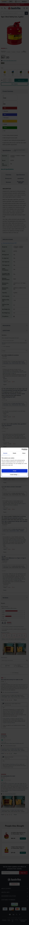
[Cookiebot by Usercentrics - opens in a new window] (21, 449)
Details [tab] (14, 453)
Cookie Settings (13, 474)
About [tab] (23, 453)
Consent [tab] (5, 453)
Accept (14, 470)
